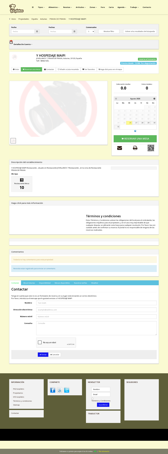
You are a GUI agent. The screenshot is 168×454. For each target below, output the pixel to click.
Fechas (52, 27)
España (35, 19)
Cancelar (55, 354)
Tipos (40, 7)
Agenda (121, 7)
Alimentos (53, 7)
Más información (104, 451)
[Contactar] (119, 148)
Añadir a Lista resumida (69, 69)
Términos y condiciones (22, 401)
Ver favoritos (89, 69)
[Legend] (135, 131)
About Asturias (29, 283)
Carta (111, 7)
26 (130, 123)
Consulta (28, 323)
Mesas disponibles (62, 283)
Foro (103, 7)
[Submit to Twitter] (67, 390)
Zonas (93, 7)
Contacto (147, 7)
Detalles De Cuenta (22, 44)
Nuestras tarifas (80, 283)
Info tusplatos (18, 397)
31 (118, 126)
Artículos (80, 7)
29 (148, 123)
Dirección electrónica (22, 309)
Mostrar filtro (109, 31)
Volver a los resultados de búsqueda (140, 31)
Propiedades (23, 19)
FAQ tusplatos (18, 389)
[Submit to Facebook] (53, 390)
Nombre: (28, 303)
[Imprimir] (135, 148)
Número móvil (26, 316)
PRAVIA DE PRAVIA (57, 19)
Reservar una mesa (32, 69)
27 (136, 123)
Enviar (44, 354)
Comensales (90, 27)
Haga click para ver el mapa (111, 69)
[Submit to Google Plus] (60, 390)
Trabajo (133, 7)
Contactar (50, 69)
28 (142, 123)
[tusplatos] (18, 8)
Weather (94, 283)
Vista (16, 69)
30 (154, 123)
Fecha (13, 27)
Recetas (67, 7)
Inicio (13, 19)
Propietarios (18, 393)
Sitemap (16, 405)
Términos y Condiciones (101, 400)
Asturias (43, 19)
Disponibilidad (45, 283)
